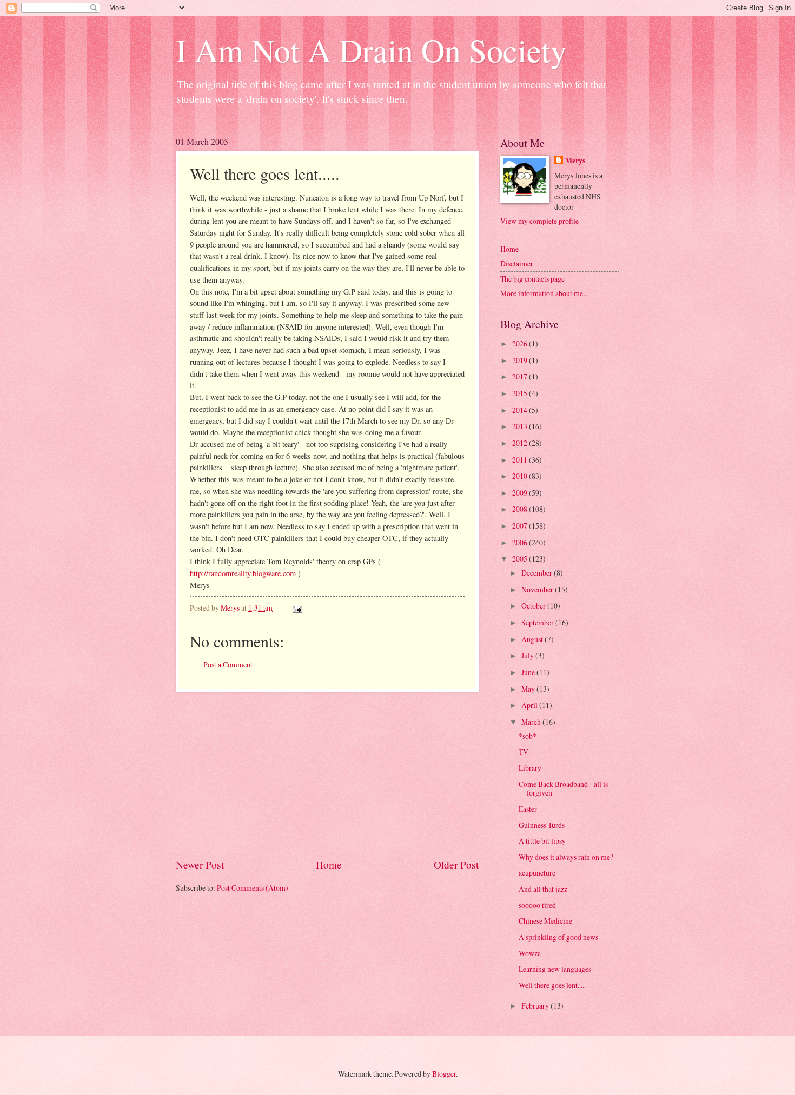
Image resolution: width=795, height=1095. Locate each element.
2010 (520, 476)
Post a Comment (228, 664)
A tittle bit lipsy (542, 841)
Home (329, 864)
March (531, 722)
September (538, 622)
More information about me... (544, 293)
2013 (520, 426)
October (534, 605)
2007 (520, 525)
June (528, 672)
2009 (520, 493)
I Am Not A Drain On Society (371, 49)
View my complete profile (539, 221)
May (528, 689)
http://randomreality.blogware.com (243, 573)
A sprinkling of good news (558, 937)
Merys (575, 161)
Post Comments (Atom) (252, 888)
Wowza (530, 953)
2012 (520, 443)
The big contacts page (532, 278)
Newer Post (200, 864)
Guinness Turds (542, 825)
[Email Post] (296, 608)
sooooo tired (537, 905)
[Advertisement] (327, 775)
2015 (520, 393)
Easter (528, 809)
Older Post (456, 864)
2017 (520, 376)
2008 (520, 509)
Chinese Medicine (545, 921)
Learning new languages (555, 969)
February (536, 1005)
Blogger (444, 1074)
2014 (520, 410)
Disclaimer (516, 263)
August (533, 639)
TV (523, 751)
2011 (520, 460)
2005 (520, 558)
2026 (520, 343)
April (530, 705)
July (528, 655)
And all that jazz (543, 889)
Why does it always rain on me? (566, 857)
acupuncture (537, 872)
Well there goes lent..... (552, 985)
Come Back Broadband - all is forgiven (563, 788)
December (537, 572)
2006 (520, 542)
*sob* (527, 736)
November (538, 589)
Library (530, 768)
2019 (520, 360)
